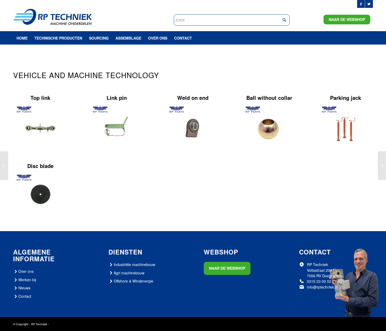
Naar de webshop (347, 19)
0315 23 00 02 (319, 281)
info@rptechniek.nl (322, 287)
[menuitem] (22, 38)
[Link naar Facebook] (361, 4)
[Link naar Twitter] (369, 4)
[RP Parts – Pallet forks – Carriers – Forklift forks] (4, 165)
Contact (24, 296)
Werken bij (27, 279)
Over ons (26, 271)
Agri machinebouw (129, 272)
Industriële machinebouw (134, 264)
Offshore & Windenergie (133, 281)
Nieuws (24, 287)
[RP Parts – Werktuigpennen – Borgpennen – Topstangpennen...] (382, 165)
